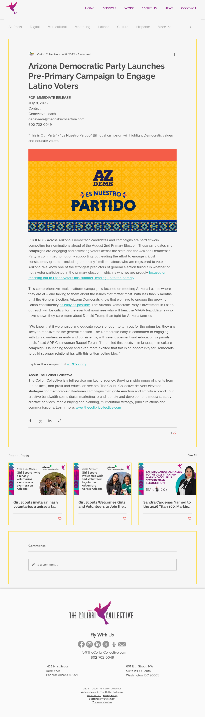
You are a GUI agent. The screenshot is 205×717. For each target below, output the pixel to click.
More (162, 27)
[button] (191, 26)
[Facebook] (81, 644)
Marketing (82, 27)
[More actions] (174, 54)
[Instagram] (89, 644)
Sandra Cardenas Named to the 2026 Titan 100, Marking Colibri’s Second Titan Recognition (167, 504)
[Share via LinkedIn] (50, 421)
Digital (35, 27)
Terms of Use (94, 695)
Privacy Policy (110, 695)
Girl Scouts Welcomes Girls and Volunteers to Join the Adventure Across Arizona (101, 504)
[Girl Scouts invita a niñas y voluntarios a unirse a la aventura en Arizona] (37, 479)
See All (192, 455)
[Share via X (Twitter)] (40, 421)
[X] (105, 644)
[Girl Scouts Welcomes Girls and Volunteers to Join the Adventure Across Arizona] (103, 479)
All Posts (15, 27)
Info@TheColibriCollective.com (102, 652)
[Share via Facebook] (30, 421)
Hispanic (143, 27)
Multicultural (57, 27)
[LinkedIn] (97, 644)
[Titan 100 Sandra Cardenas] (167, 479)
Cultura (122, 27)
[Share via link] (60, 421)
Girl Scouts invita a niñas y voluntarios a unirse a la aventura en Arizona (35, 504)
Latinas (103, 27)
